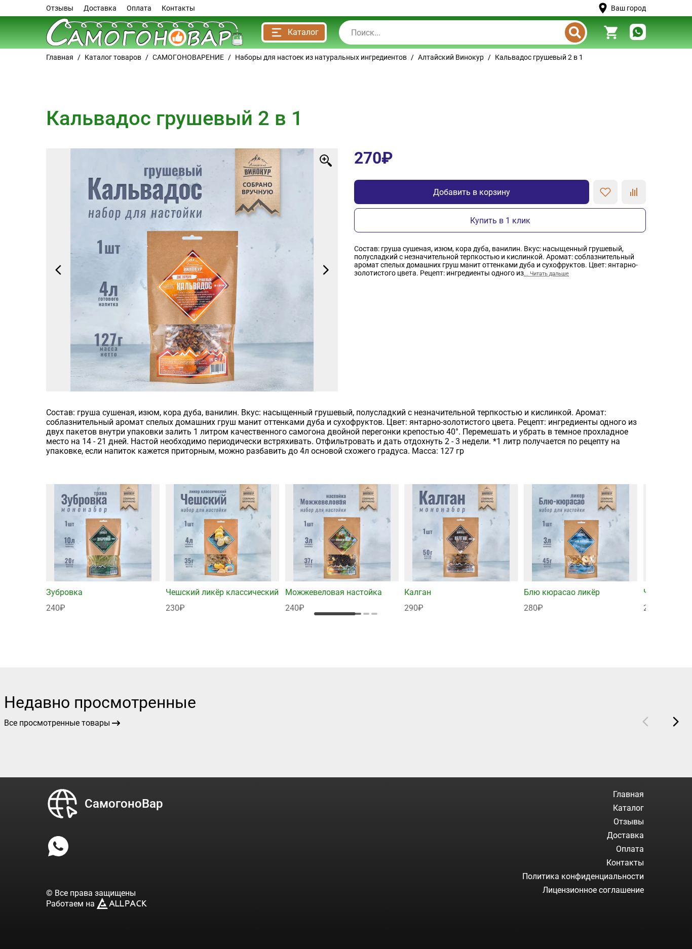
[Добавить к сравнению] (634, 192)
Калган (417, 592)
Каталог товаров (113, 57)
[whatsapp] (638, 33)
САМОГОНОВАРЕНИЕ (188, 57)
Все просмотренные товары (57, 723)
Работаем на (71, 903)
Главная (59, 57)
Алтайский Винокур (451, 57)
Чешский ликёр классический (222, 592)
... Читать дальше (546, 273)
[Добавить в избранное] (605, 192)
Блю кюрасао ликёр (562, 592)
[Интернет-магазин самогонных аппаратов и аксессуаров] (144, 32)
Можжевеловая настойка (333, 592)
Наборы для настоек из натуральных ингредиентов (321, 57)
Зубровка (64, 592)
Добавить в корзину (471, 192)
